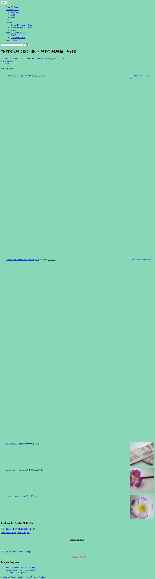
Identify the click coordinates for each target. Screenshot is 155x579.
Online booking (77, 539)
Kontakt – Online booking (16, 32)
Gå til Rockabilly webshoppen (15, 532)
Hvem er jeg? (11, 30)
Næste (13, 61)
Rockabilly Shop (12, 9)
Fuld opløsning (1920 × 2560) (52, 58)
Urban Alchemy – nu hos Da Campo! (20, 569)
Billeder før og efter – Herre (21, 27)
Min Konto (15, 12)
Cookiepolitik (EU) (18, 37)
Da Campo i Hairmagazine (16, 572)
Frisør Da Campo (12, 7)
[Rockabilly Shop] (18, 528)
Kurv (13, 14)
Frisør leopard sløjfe (33, 58)
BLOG (13, 35)
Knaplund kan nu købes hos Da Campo (21, 567)
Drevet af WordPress (38, 576)
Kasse (13, 17)
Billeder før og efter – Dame (21, 25)
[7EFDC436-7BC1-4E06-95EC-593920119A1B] (6, 63)
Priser (8, 19)
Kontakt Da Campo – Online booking (15, 576)
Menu (4, 2)
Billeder (9, 22)
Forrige (5, 61)
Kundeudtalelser (12, 40)
